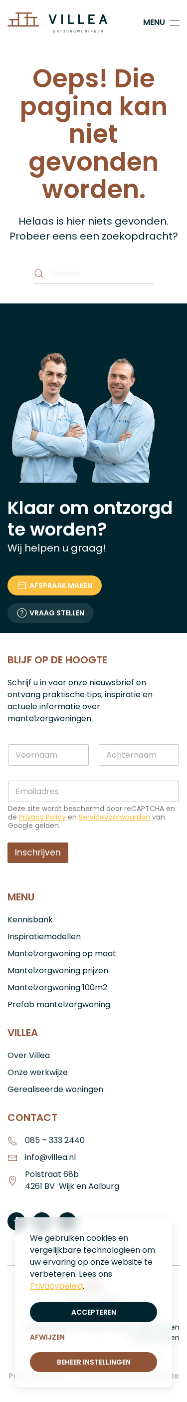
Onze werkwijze (37, 1072)
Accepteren (93, 1312)
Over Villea (28, 1055)
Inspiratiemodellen (44, 936)
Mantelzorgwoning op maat (61, 953)
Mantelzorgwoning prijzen (57, 970)
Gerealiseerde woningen (55, 1089)
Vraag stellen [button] (56, 613)
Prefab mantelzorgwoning (58, 1004)
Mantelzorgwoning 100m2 (57, 987)
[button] (161, 22)
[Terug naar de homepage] (58, 22)
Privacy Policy (42, 817)
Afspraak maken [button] (60, 585)
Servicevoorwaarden (114, 817)
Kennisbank (30, 919)
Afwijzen (47, 1337)
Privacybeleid (56, 1286)
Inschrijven (38, 852)
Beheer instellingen (94, 1362)
